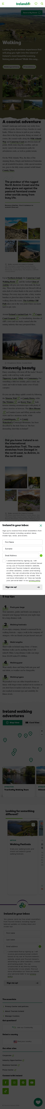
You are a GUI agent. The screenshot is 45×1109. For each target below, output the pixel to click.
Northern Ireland (15, 277)
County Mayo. (8, 170)
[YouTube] (32, 1082)
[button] (40, 525)
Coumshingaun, (9, 419)
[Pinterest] (23, 1082)
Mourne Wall (11, 398)
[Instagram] (14, 1082)
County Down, (28, 398)
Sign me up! (11, 587)
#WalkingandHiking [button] (11, 67)
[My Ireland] (36, 3)
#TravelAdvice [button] (29, 67)
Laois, (14, 378)
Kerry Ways (26, 402)
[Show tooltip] (41, 555)
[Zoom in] (42, 731)
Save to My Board (30, 13)
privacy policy (34, 580)
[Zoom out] (42, 734)
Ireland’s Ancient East (18, 314)
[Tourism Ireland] (23, 3)
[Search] (42, 3)
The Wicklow (8, 402)
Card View (34, 723)
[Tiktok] (5, 1091)
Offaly (20, 378)
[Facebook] (5, 1082)
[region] (22, 763)
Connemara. (32, 378)
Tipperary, (7, 378)
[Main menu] (3, 3)
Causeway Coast (17, 141)
